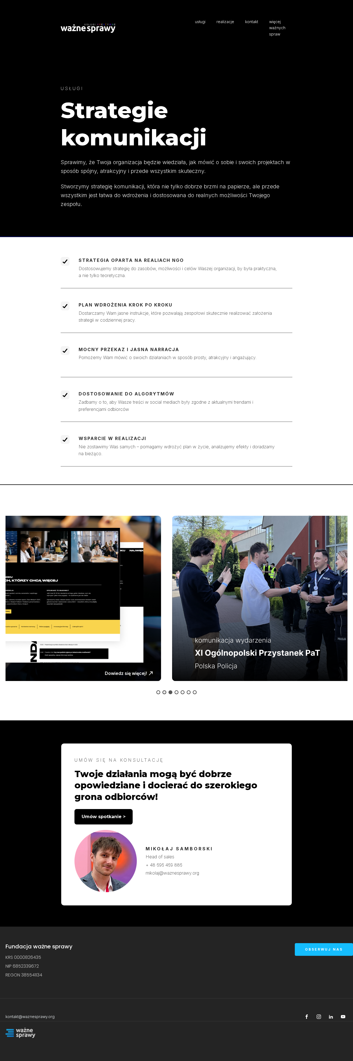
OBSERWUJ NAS (324, 949)
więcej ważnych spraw (277, 27)
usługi (200, 21)
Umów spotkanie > (103, 816)
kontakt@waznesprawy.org (30, 1016)
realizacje (225, 21)
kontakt (251, 21)
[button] (176, 598)
